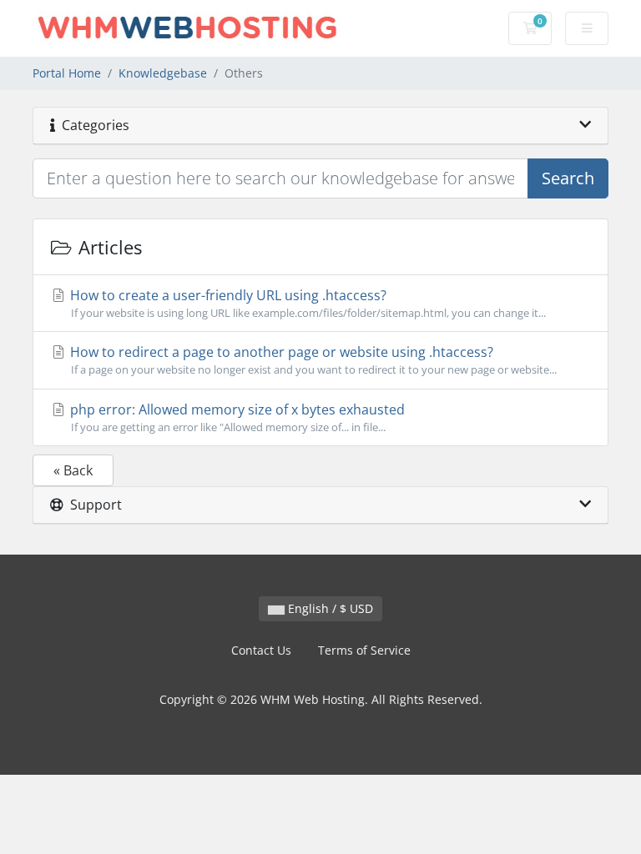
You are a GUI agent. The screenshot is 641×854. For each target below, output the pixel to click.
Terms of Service (364, 650)
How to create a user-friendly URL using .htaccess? (306, 303)
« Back (73, 470)
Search (568, 178)
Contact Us (261, 650)
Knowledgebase (163, 73)
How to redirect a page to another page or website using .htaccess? (312, 360)
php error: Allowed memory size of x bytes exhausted (236, 417)
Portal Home (67, 73)
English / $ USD (329, 608)
